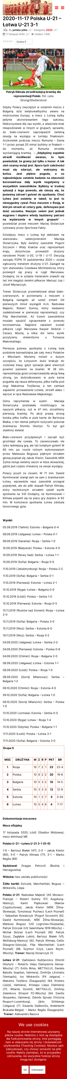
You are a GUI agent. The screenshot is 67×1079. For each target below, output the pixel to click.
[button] (62, 8)
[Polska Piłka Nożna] (27, 7)
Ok (25, 1069)
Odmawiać (37, 1069)
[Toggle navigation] (56, 8)
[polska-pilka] (5, 29)
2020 (49, 29)
